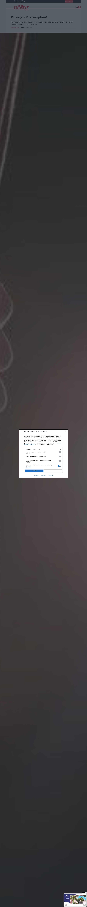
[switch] (59, 452)
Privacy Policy (50, 475)
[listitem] (43, 449)
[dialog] (43, 453)
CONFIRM (34, 470)
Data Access (43, 475)
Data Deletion (36, 475)
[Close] (65, 432)
